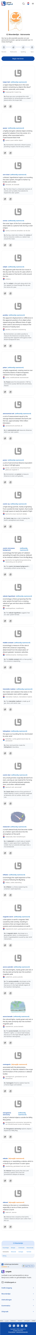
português (27, 1320)
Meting (4, 1256)
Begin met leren (18, 59)
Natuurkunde (30, 1247)
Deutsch (20, 1320)
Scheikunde (21, 1247)
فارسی (6, 1320)
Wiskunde (13, 1252)
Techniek (29, 1252)
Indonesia (13, 1320)
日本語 (33, 1320)
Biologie (13, 1247)
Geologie (20, 1252)
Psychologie (6, 1247)
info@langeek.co (10, 1282)
